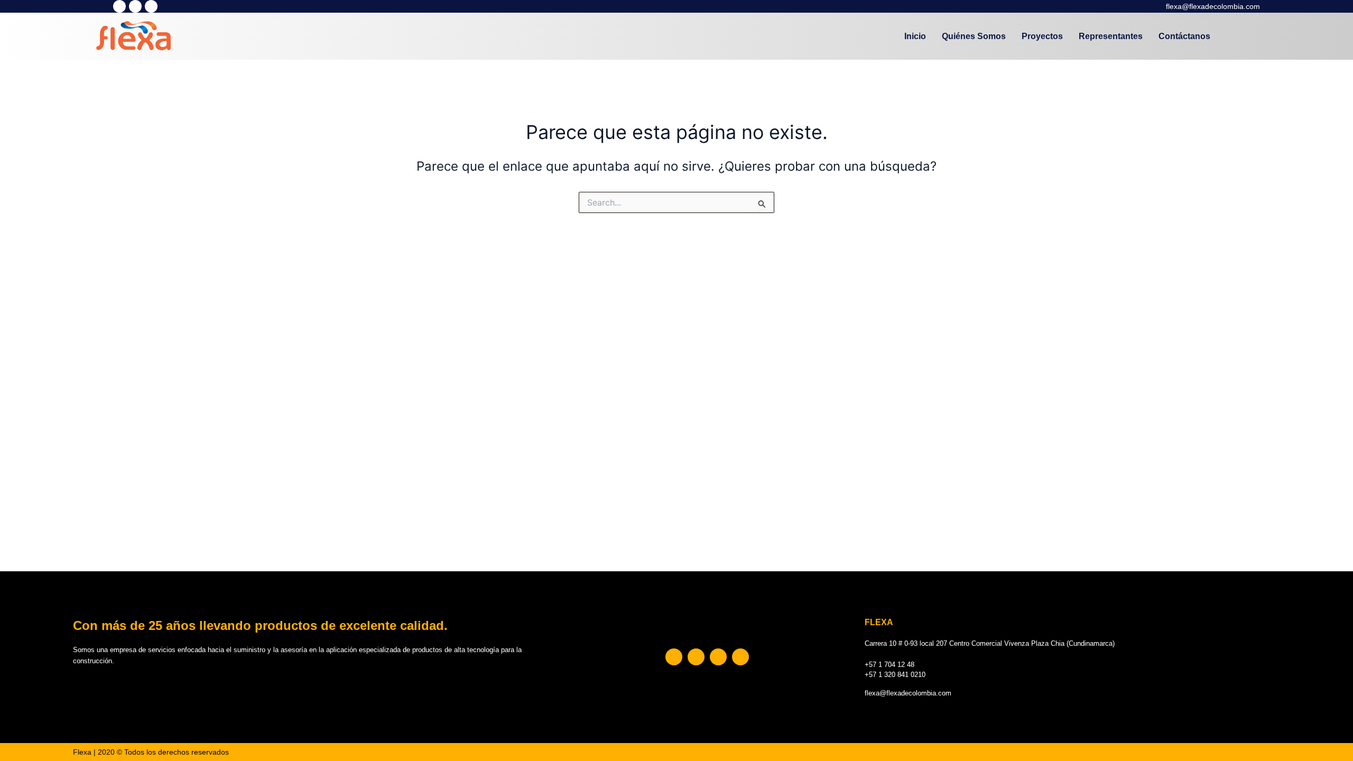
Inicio (915, 36)
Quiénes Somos (974, 36)
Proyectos (1042, 36)
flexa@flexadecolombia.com (1213, 6)
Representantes (1111, 36)
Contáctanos (1184, 36)
